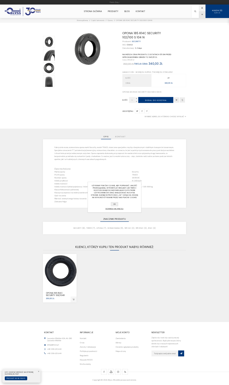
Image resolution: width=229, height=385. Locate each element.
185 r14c (140, 228)
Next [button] (49, 90)
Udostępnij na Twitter (137, 111)
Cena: (124, 60)
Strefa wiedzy (85, 364)
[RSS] (125, 372)
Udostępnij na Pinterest (147, 111)
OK (114, 204)
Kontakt (83, 338)
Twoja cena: (141, 63)
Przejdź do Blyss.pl (16, 378)
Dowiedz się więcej (115, 208)
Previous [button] (49, 33)
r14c (150, 228)
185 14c (128, 228)
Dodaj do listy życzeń (176, 100)
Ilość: (125, 100)
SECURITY (136, 41)
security (77, 228)
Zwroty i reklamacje (88, 347)
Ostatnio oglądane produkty (127, 347)
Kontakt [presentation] (120, 136)
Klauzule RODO (86, 360)
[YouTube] (111, 372)
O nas (82, 343)
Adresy (118, 343)
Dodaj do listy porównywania (182, 100)
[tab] (106, 136)
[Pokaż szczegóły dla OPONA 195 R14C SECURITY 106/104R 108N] (60, 271)
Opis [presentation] (106, 136)
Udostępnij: (127, 111)
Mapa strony (121, 351)
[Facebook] (104, 372)
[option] (49, 41)
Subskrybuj (181, 353)
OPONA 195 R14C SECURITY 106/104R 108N (55, 295)
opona (99, 228)
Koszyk (217, 11)
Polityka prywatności (88, 351)
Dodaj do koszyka (156, 100)
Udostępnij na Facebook (142, 111)
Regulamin (84, 355)
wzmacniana (113, 228)
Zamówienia (120, 338)
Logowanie (204, 8)
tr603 (89, 228)
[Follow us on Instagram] (118, 372)
